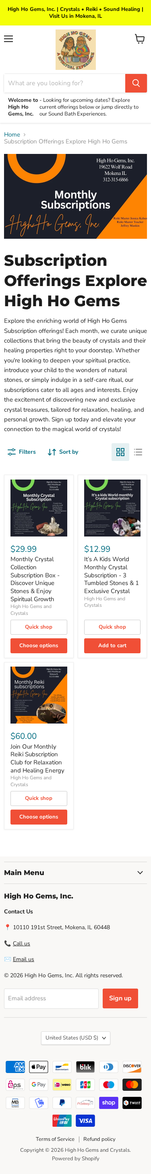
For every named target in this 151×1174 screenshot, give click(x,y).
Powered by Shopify (75, 1158)
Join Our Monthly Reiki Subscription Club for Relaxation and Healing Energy (37, 758)
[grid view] (120, 452)
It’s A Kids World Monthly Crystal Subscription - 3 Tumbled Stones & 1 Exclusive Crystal (111, 575)
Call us (21, 943)
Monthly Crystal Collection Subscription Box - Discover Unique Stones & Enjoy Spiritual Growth (35, 579)
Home (12, 134)
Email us (23, 959)
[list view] (138, 452)
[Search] (136, 83)
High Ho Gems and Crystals (104, 601)
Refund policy (99, 1139)
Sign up (120, 998)
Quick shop (38, 627)
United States (72, 1037)
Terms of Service (55, 1139)
